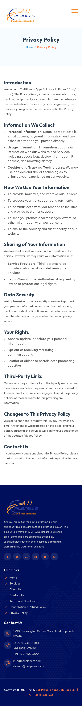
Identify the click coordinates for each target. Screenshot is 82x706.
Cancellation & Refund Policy (28, 607)
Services (15, 583)
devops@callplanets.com (29, 666)
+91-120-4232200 (26, 654)
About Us (15, 589)
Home (30, 47)
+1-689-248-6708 (26, 643)
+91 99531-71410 (24, 648)
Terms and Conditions (24, 601)
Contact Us (17, 595)
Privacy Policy (19, 613)
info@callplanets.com (27, 661)
